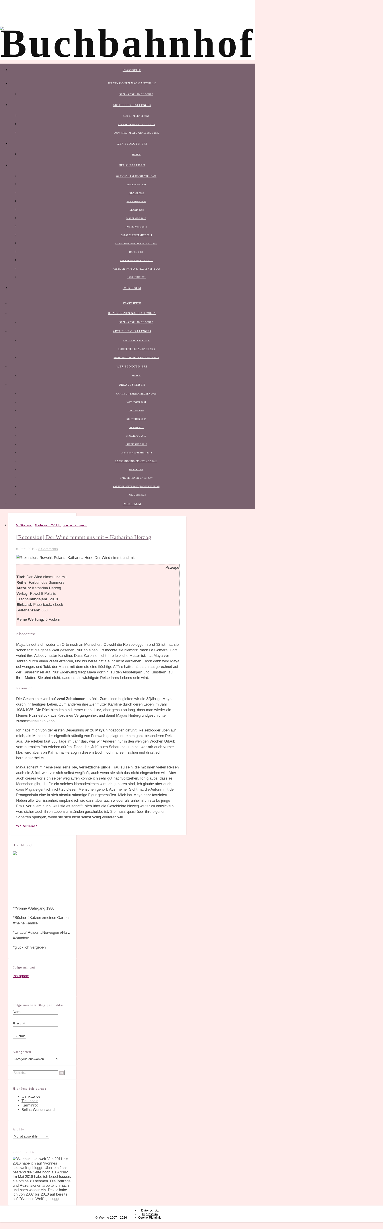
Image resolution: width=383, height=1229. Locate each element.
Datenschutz (150, 1210)
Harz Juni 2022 (136, 277)
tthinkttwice (30, 1096)
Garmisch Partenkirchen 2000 (136, 176)
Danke (136, 154)
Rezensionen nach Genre (136, 94)
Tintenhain (29, 1101)
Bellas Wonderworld (38, 1110)
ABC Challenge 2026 (136, 116)
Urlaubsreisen (132, 165)
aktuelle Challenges (132, 105)
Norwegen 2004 (136, 184)
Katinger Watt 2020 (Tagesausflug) (136, 269)
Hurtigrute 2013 (136, 227)
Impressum (132, 288)
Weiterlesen (27, 826)
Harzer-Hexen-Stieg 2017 (136, 260)
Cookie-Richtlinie (150, 1217)
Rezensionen (75, 525)
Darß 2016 (136, 252)
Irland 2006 (136, 193)
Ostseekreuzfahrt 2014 (136, 235)
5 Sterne (24, 525)
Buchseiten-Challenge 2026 (136, 124)
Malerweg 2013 (136, 218)
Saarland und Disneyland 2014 (136, 243)
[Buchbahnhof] (127, 43)
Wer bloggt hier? (132, 143)
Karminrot (29, 1105)
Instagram (21, 976)
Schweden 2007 (136, 201)
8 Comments (48, 549)
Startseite (132, 70)
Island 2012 (136, 210)
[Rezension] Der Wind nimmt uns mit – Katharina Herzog (83, 537)
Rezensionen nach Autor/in (132, 83)
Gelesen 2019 (47, 525)
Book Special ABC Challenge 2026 (136, 133)
